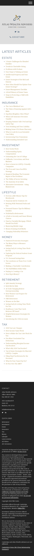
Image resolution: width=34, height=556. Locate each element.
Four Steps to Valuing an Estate (17, 72)
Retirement (5, 422)
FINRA (20, 508)
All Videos (5, 441)
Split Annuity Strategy (14, 283)
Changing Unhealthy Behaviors (17, 231)
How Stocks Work (12, 149)
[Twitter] (15, 31)
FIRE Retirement (12, 299)
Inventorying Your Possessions (16, 137)
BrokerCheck (22, 451)
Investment (5, 424)
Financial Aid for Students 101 (16, 201)
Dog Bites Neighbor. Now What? (17, 114)
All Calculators (7, 444)
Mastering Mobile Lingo (14, 226)
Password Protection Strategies (17, 241)
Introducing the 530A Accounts (17, 319)
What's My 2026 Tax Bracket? (16, 348)
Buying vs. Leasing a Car (14, 271)
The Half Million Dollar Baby (16, 269)
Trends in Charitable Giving (16, 66)
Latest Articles (6, 439)
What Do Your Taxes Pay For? (16, 361)
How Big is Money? (12, 274)
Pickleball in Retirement (14, 213)
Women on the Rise (12, 301)
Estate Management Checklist (16, 89)
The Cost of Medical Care (15, 106)
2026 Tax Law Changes (14, 328)
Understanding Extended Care (17, 140)
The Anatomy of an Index (15, 182)
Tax (3, 432)
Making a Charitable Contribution (18, 266)
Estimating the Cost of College (16, 156)
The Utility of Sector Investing (16, 179)
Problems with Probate (14, 69)
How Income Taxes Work (15, 331)
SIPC (23, 508)
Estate (4, 427)
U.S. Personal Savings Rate (15, 258)
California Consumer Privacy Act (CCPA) (15, 492)
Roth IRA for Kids (12, 286)
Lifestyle (4, 436)
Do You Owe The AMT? (14, 364)
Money (4, 434)
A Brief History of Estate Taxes (17, 92)
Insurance (5, 429)
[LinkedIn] (18, 31)
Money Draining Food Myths (16, 229)
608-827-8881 (18, 37)
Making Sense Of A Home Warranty (18, 129)
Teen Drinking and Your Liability (17, 127)
